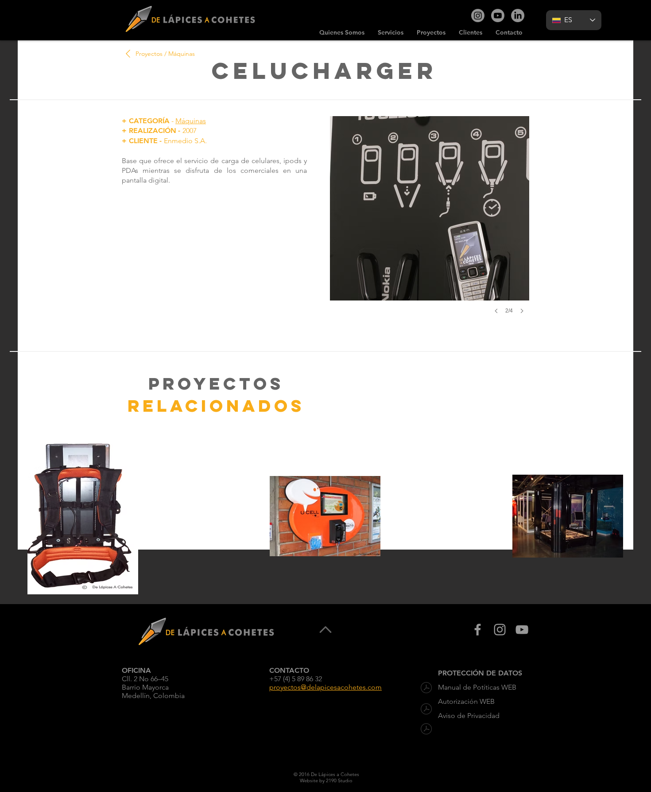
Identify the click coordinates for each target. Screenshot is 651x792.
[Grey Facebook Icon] (477, 629)
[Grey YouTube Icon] (522, 629)
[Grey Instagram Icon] (500, 629)
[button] (429, 224)
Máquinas (190, 121)
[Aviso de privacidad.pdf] (426, 729)
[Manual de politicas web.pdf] (426, 688)
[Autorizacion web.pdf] (426, 710)
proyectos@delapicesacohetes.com (325, 687)
